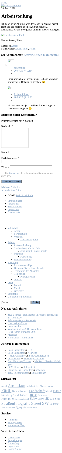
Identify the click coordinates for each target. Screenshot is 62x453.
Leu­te (10, 282)
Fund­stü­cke (26, 256)
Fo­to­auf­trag (13, 203)
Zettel (35, 407)
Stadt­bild (18, 253)
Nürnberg (6, 395)
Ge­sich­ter (19, 291)
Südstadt (54, 403)
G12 (30, 350)
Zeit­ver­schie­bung (22, 245)
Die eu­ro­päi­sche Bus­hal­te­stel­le (29, 268)
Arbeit (14, 45)
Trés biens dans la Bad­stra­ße (22, 320)
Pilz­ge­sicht (29, 367)
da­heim (11, 242)
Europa (50, 386)
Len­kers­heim (14, 326)
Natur (57, 391)
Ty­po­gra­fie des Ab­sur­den (26, 271)
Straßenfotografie (16, 403)
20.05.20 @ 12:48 (23, 97)
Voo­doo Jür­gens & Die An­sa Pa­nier (25, 329)
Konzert (23, 391)
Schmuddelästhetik (22, 399)
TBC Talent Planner (18, 372)
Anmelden (13, 419)
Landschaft (37, 391)
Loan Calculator (16, 350)
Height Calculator (16, 355)
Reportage (43, 395)
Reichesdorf (24, 395)
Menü (4, 2)
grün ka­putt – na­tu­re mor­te (33, 251)
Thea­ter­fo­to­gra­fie (29, 239)
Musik (48, 391)
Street (36, 403)
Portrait (16, 395)
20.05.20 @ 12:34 (23, 70)
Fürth (25, 48)
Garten (15, 391)
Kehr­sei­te (32, 352)
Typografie (21, 407)
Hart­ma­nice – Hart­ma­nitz (20, 337)
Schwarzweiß (39, 398)
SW (45, 403)
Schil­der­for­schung (23, 259)
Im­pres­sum (13, 209)
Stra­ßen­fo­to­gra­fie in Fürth (27, 248)
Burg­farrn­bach (38, 372)
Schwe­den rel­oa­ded (39, 355)
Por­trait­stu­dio (20, 233)
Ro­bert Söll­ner (15, 206)
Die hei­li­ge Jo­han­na (34, 358)
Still (57, 398)
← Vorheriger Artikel (12, 190)
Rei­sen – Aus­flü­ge (23, 265)
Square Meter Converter (20, 370)
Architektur (16, 386)
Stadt (51, 399)
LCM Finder (14, 358)
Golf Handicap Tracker (19, 361)
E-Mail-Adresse (10, 158)
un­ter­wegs (13, 262)
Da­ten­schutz (14, 212)
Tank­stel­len (19, 273)
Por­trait (17, 285)
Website (5, 167)
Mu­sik (17, 288)
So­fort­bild (13, 293)
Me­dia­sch (12, 334)
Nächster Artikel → (11, 187)
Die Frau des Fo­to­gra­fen (20, 296)
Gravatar (13, 173)
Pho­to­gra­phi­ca (27, 276)
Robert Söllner (21, 94)
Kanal (32, 48)
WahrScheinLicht (24, 195)
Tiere (3, 407)
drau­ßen (18, 279)
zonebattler (19, 67)
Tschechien (10, 407)
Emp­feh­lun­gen (15, 200)
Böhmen (42, 386)
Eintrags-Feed (15, 422)
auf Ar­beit (13, 228)
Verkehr (29, 407)
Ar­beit (17, 231)
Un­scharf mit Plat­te (17, 323)
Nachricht (7, 126)
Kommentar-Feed (16, 425)
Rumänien (7, 398)
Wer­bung (18, 236)
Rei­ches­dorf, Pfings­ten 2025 (22, 332)
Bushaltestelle (32, 386)
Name (5, 152)
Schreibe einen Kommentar (41, 54)
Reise (33, 395)
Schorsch (40, 370)
